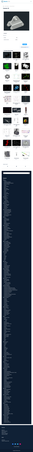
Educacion (5, 321)
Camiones (5, 302)
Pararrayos (5, 264)
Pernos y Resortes (6, 247)
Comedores (5, 376)
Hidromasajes (6, 348)
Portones (5, 190)
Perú (4, 260)
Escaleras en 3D (6, 201)
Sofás (5, 340)
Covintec (5, 395)
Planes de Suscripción (4, 431)
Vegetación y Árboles (6, 414)
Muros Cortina (6, 188)
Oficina (5, 337)
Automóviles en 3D (6, 301)
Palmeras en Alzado (6, 421)
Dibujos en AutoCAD (5, 241)
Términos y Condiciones (5, 433)
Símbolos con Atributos (7, 391)
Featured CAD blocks (16, 446)
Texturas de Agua (6, 406)
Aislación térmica (6, 205)
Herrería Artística (6, 186)
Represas (5, 359)
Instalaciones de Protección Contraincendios (10, 294)
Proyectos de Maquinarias (7, 275)
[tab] (5, 33)
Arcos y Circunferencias (7, 242)
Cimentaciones (6, 229)
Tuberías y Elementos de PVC (8, 354)
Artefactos (5, 342)
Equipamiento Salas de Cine (7, 323)
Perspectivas (5, 248)
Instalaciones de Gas (6, 293)
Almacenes (5, 370)
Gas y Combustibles (6, 280)
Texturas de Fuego (6, 409)
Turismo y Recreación (7, 385)
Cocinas (5, 318)
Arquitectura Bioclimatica (7, 371)
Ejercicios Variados (6, 245)
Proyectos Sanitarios (6, 353)
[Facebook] (7, 166)
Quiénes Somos (4, 432)
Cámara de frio (6, 207)
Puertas (5, 191)
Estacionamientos (6, 378)
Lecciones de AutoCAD (7, 246)
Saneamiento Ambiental (7, 282)
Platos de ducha (6, 352)
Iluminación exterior (6, 311)
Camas (6, 320)
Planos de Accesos (6, 202)
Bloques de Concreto (6, 227)
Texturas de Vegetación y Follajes (8, 413)
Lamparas (5, 332)
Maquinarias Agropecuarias (7, 214)
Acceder (27, 47)
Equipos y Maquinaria (6, 268)
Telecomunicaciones (6, 284)
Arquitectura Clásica (6, 317)
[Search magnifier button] (29, 173)
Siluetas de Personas (7, 367)
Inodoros (5, 350)
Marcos (5, 187)
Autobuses (5, 299)
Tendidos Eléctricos (6, 267)
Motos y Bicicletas (6, 305)
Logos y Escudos (6, 390)
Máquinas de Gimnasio (7, 223)
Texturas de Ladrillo (6, 411)
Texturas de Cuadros (6, 408)
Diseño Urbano (5, 251)
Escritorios (5, 324)
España (5, 258)
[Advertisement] (24, 37)
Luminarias (5, 263)
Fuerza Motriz (6, 262)
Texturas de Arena (6, 407)
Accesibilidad (5, 196)
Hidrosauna (5, 349)
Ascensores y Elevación (7, 286)
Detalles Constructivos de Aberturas (8, 183)
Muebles (4, 316)
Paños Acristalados (6, 189)
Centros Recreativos (6, 375)
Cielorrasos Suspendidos (7, 228)
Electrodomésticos (6, 322)
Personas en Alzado (6, 366)
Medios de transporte (6, 297)
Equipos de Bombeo (6, 269)
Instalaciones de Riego (7, 212)
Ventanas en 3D (6, 195)
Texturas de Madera (6, 412)
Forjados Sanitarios (6, 238)
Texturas (4, 403)
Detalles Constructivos (6, 225)
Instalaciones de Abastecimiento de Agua (9, 287)
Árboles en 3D (6, 415)
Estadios (5, 221)
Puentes (5, 358)
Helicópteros (5, 304)
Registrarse (3, 430)
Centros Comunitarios (7, 373)
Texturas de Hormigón (7, 410)
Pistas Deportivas (6, 224)
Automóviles (5, 300)
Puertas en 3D (6, 192)
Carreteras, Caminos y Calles (8, 357)
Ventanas (5, 194)
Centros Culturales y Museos (8, 374)
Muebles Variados (6, 335)
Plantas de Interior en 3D (7, 422)
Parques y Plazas (6, 314)
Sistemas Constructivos (6, 394)
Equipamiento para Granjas (7, 211)
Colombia (5, 256)
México (5, 259)
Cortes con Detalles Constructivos (8, 230)
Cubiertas (5, 231)
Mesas (5, 333)
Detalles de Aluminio (6, 184)
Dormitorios (5, 319)
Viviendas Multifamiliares (7, 386)
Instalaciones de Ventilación (7, 295)
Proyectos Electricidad (7, 265)
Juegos (5, 330)
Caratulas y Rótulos (6, 244)
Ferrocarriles (5, 303)
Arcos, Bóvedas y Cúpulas (7, 243)
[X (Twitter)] (16, 166)
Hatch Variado (6, 405)
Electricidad (4, 261)
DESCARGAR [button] (24, 44)
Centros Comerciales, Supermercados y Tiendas (10, 372)
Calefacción (5, 206)
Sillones (5, 339)
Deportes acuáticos (6, 220)
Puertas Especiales (6, 193)
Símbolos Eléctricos (6, 266)
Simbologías (4, 388)
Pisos (4, 240)
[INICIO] (3, 6)
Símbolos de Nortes (6, 392)
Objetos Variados (6, 336)
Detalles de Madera (6, 232)
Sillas (4, 338)
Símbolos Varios (6, 393)
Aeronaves (5, 298)
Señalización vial (6, 360)
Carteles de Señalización (7, 389)
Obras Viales (4, 356)
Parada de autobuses (7, 313)
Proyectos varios (5, 368)
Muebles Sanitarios (5, 341)
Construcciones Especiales (7, 210)
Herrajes (5, 185)
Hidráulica (5, 281)
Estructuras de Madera (7, 397)
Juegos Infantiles (6, 312)
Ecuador (5, 257)
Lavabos (5, 351)
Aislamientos (5, 226)
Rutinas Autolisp (6, 249)
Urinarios (5, 355)
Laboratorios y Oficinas (7, 331)
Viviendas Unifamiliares (7, 387)
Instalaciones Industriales (7, 274)
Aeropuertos (5, 369)
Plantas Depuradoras (8, 283)
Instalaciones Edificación (6, 285)
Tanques (5, 276)
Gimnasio (5, 222)
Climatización (5, 203)
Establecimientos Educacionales (8, 377)
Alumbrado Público (6, 279)
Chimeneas (5, 208)
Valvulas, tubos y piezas (7, 277)
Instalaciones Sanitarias (7, 296)
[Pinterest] (25, 166)
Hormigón (5, 239)
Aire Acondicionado (6, 204)
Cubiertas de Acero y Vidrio (7, 396)
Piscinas (5, 315)
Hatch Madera (6, 404)
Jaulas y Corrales (6, 213)
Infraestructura (5, 278)
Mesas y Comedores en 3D (7, 334)
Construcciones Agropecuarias (7, 209)
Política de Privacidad (4, 434)
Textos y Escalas (6, 250)
